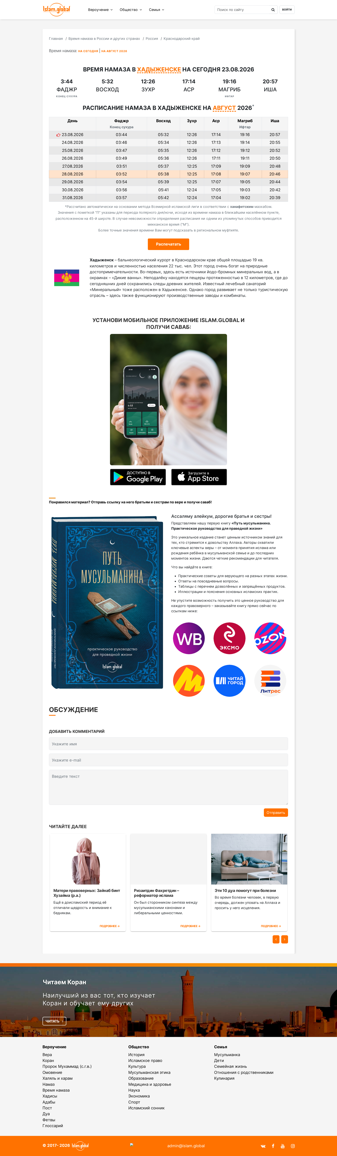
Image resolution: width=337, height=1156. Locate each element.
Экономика (139, 1096)
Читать (52, 1021)
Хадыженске (159, 70)
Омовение (52, 1072)
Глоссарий (53, 1125)
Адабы (49, 1102)
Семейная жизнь (230, 1066)
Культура (137, 1066)
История (136, 1054)
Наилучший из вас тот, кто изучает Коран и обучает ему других (99, 999)
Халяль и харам (58, 1078)
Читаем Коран (64, 982)
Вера (47, 1054)
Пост (47, 1107)
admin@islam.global (186, 1145)
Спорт (134, 1102)
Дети (219, 1060)
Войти (287, 9)
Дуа (46, 1113)
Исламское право (145, 1060)
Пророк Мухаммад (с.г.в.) (67, 1066)
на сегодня (88, 51)
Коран (48, 1060)
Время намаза (56, 1090)
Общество (129, 10)
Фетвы (49, 1119)
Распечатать (168, 244)
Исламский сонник (146, 1107)
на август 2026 (114, 51)
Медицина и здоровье (149, 1084)
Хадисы (50, 1096)
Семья (155, 10)
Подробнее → (110, 926)
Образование (141, 1078)
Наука (134, 1090)
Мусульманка (227, 1054)
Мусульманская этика (149, 1072)
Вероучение (99, 10)
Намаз (49, 1084)
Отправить (276, 813)
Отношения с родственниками (243, 1072)
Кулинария (224, 1078)
